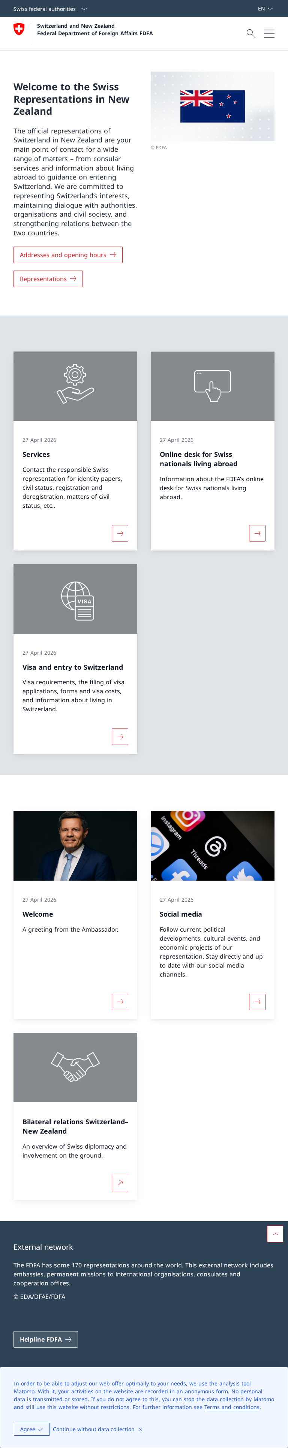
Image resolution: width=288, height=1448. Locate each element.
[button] (275, 1234)
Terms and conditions (232, 1407)
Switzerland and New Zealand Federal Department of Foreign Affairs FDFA (95, 29)
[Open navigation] (269, 33)
